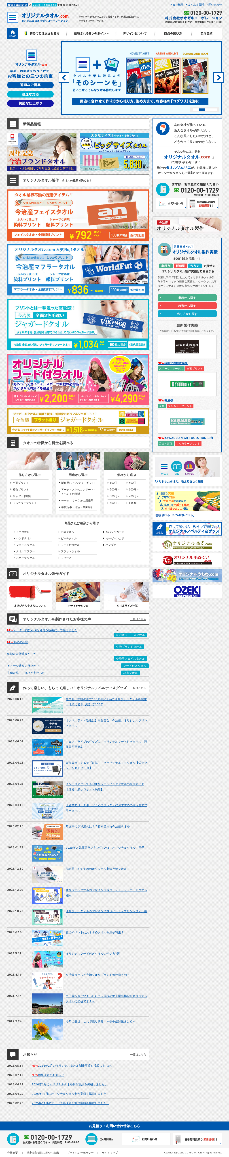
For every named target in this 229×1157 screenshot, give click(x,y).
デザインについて (135, 33)
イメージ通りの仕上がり (23, 666)
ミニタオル (23, 532)
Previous (64, 77)
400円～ (115, 503)
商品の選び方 (173, 33)
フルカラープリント (25, 503)
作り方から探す (187, 314)
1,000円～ (135, 503)
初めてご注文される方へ (42, 33)
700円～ (134, 496)
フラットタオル (70, 551)
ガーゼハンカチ (115, 538)
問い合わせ (215, 4)
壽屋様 (165, 400)
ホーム (12, 33)
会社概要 (178, 4)
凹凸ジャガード (115, 532)
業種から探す (187, 298)
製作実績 (207, 33)
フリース (66, 558)
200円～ (115, 489)
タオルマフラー (25, 551)
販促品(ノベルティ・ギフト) (78, 483)
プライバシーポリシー (80, 1153)
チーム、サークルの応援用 (77, 500)
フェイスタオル (25, 545)
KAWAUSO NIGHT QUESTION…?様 (186, 438)
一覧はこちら (138, 619)
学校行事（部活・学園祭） (77, 507)
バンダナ (111, 545)
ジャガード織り (22, 496)
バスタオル (67, 532)
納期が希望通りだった (21, 654)
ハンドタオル (24, 538)
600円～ (134, 489)
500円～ (134, 483)
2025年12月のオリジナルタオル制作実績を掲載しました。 (70, 1094)
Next (218, 77)
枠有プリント (21, 489)
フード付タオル (70, 545)
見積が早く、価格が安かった (26, 673)
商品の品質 (17, 642)
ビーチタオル (69, 538)
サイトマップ (110, 1153)
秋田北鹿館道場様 (173, 363)
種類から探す (187, 306)
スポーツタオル (25, 558)
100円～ (115, 483)
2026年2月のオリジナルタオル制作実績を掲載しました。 (73, 1066)
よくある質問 (196, 4)
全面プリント (21, 483)
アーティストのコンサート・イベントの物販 (78, 492)
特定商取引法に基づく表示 (43, 1153)
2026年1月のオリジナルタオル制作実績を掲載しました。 (70, 1084)
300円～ (115, 496)
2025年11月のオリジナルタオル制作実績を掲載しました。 (70, 1103)
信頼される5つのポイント (91, 33)
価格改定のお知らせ (48, 1075)
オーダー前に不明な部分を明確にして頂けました (42, 630)
